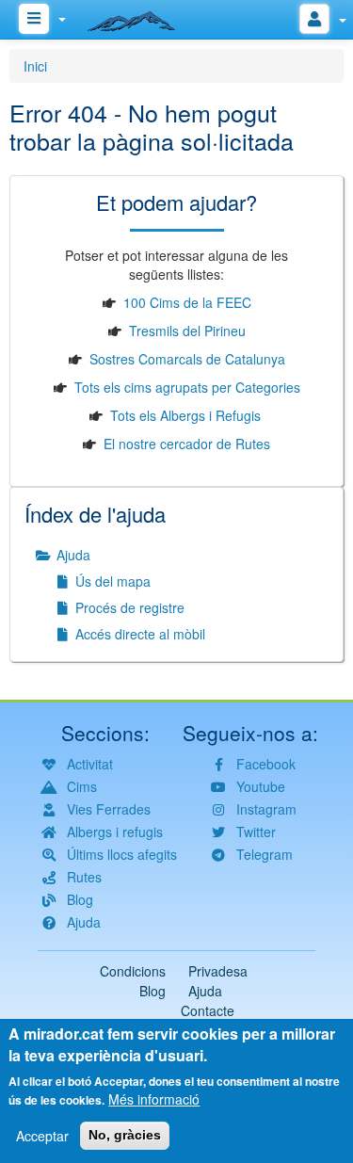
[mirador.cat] (141, 17)
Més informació (154, 1099)
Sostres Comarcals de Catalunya (187, 358)
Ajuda (71, 554)
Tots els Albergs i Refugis (185, 415)
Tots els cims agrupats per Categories (187, 387)
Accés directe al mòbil (138, 633)
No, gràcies (124, 1134)
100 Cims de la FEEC (187, 302)
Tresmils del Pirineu (187, 330)
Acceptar (42, 1135)
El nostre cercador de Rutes (187, 443)
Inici (35, 66)
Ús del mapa (111, 581)
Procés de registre (128, 607)
